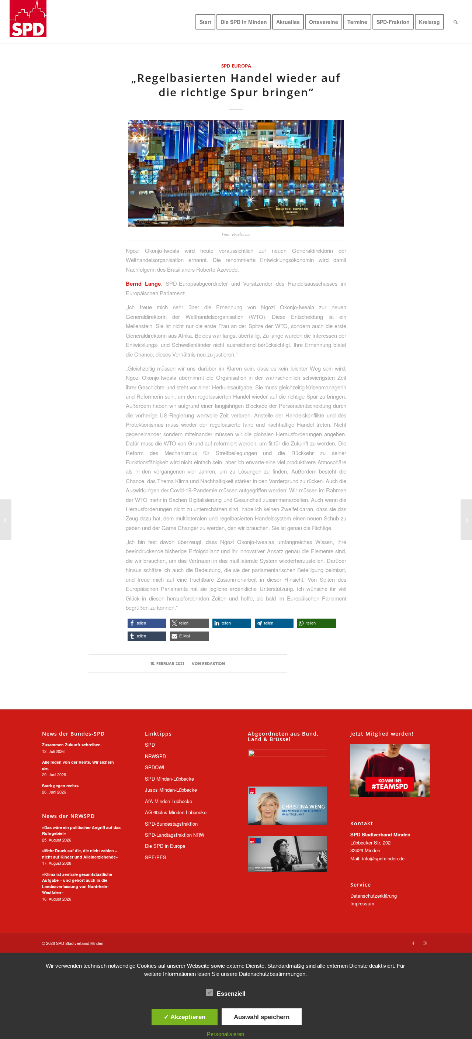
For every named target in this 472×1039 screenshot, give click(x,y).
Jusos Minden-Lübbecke (171, 789)
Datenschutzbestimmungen (272, 974)
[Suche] (455, 22)
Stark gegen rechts (60, 785)
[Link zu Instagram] (424, 943)
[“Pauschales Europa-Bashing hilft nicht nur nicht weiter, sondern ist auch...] (466, 519)
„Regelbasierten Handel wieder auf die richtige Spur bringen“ (236, 85)
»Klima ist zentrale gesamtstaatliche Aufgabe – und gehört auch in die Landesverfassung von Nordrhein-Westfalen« (77, 883)
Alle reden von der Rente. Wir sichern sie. (78, 765)
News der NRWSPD (68, 816)
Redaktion (213, 664)
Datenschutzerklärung (373, 895)
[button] (147, 623)
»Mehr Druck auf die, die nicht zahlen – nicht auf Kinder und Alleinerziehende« (80, 854)
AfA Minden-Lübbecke (168, 801)
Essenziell (231, 994)
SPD (150, 744)
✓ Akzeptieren (184, 1017)
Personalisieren (225, 1034)
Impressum (362, 903)
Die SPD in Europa (165, 845)
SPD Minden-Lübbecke (169, 778)
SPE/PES (155, 857)
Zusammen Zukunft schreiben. (72, 744)
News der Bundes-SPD (73, 734)
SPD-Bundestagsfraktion (171, 823)
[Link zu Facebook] (413, 943)
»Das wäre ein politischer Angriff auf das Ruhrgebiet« (81, 830)
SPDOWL (155, 767)
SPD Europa (236, 65)
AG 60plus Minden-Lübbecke (175, 812)
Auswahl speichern (261, 1017)
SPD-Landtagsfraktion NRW (174, 834)
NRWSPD (155, 756)
